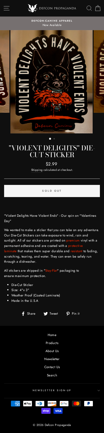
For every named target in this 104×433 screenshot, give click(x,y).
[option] (52, 23)
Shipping (37, 170)
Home (52, 334)
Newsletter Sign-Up (52, 390)
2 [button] (54, 139)
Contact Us (52, 366)
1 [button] (50, 139)
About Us (52, 350)
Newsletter (51, 358)
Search (52, 375)
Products (52, 342)
